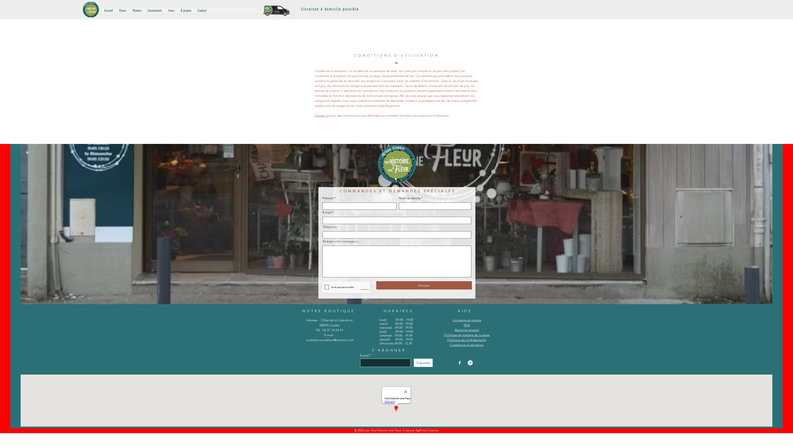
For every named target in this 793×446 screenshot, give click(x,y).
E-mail (327, 212)
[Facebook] (459, 362)
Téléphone (330, 226)
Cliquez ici (322, 115)
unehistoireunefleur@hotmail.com (330, 340)
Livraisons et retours (466, 320)
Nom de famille (409, 198)
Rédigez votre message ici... (342, 241)
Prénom (328, 198)
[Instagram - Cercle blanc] (470, 362)
